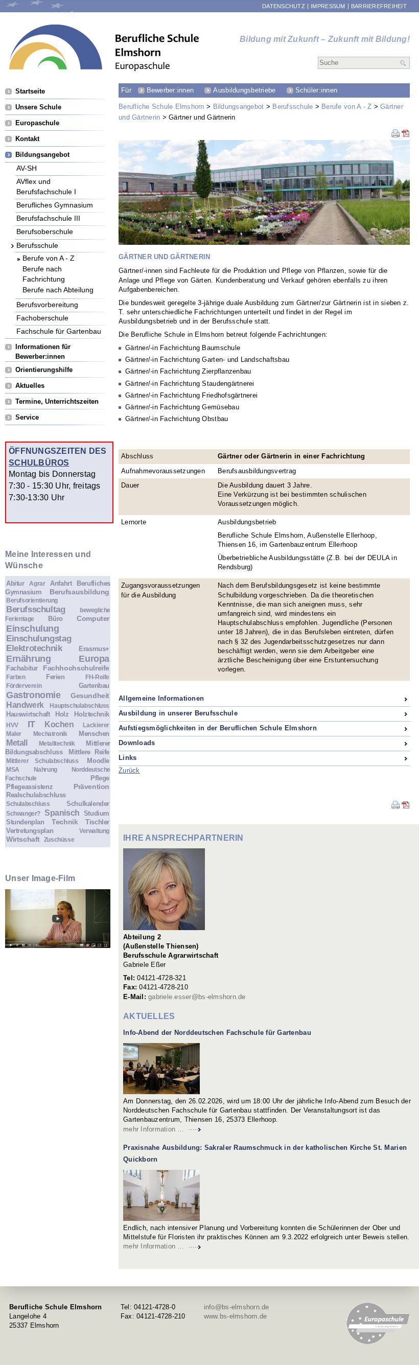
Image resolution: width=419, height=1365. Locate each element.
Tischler (97, 822)
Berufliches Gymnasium (54, 205)
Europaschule (37, 123)
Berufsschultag (35, 609)
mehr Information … (153, 1129)
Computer (93, 618)
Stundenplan (25, 822)
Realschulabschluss (36, 795)
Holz (61, 714)
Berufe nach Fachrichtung (43, 268)
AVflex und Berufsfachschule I (46, 181)
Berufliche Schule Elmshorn (161, 106)
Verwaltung (94, 830)
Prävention (91, 786)
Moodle (98, 761)
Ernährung (28, 659)
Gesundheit (90, 695)
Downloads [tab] (137, 743)
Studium (96, 813)
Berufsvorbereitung (47, 304)
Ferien (55, 677)
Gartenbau (94, 685)
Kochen (59, 724)
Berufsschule (292, 106)
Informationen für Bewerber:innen (43, 347)
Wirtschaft (23, 839)
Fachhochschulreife (76, 668)
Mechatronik (50, 733)
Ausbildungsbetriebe (244, 90)
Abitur (15, 583)
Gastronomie (33, 695)
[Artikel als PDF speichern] (406, 135)
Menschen (94, 733)
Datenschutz (283, 6)
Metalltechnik (57, 743)
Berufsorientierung (32, 600)
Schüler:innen (316, 90)
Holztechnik (91, 714)
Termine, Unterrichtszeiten (57, 401)
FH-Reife (97, 677)
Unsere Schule (38, 107)
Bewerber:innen (170, 90)
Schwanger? (23, 813)
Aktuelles (29, 385)
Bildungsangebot (238, 106)
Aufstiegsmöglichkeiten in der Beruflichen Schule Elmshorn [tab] (218, 728)
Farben (16, 677)
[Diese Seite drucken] (395, 135)
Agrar (37, 583)
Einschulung (32, 628)
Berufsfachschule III (48, 218)
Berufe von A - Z (346, 106)
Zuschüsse (59, 839)
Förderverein (23, 685)
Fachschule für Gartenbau (58, 331)
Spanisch (62, 812)
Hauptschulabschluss (79, 705)
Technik (65, 822)
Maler (13, 733)
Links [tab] (127, 757)
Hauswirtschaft (28, 714)
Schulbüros (39, 462)
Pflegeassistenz (29, 787)
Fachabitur (22, 668)
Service (27, 417)
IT (31, 724)
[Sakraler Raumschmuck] (161, 1195)
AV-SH (26, 168)
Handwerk (25, 705)
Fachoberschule (42, 317)
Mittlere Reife (88, 752)
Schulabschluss (28, 803)
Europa (94, 659)
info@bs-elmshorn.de (236, 1307)
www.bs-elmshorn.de (235, 1316)
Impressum (328, 6)
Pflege (99, 778)
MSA (12, 769)
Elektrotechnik (34, 648)
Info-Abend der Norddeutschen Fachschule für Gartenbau (217, 1032)
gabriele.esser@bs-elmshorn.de (197, 997)
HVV (12, 725)
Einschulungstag (38, 638)
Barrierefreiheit (379, 6)
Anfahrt (61, 583)
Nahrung (45, 769)
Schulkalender (87, 803)
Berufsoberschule (44, 231)
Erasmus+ (94, 649)
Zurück (129, 770)
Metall (17, 742)
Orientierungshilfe (44, 370)
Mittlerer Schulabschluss (42, 760)
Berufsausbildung (79, 592)
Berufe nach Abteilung (58, 289)
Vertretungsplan (29, 831)
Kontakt (27, 139)
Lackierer (96, 725)
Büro (55, 618)
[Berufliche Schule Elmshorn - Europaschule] (104, 48)
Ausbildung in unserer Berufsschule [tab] (178, 713)
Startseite (30, 91)
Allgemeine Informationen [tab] (161, 698)
